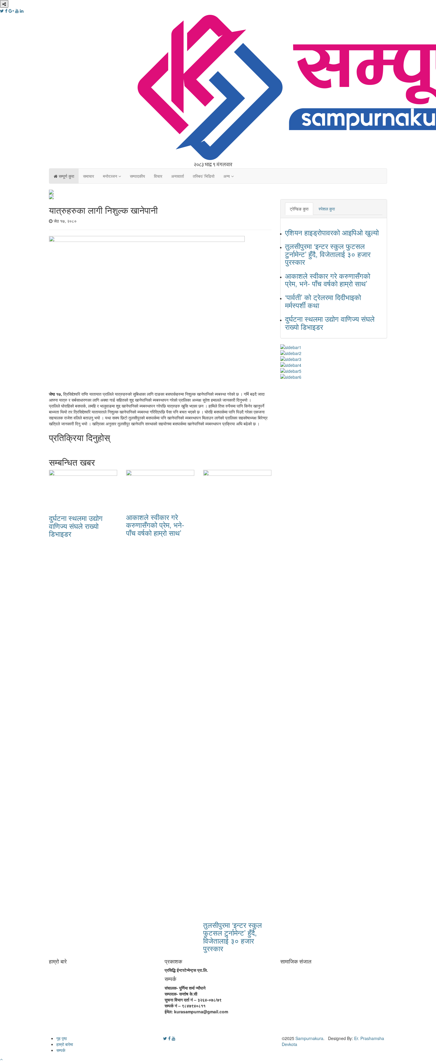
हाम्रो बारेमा (64, 1044)
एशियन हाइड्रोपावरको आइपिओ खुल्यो (332, 232)
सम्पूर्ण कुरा (66, 176)
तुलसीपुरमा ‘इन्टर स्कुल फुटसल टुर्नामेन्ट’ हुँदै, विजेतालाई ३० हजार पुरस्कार (232, 936)
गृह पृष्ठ (61, 1038)
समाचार (88, 176)
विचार (158, 176)
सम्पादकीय (137, 176)
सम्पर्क (60, 1050)
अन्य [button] (227, 176)
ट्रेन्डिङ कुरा (299, 209)
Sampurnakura (309, 1038)
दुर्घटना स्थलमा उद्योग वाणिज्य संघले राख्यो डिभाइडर (76, 526)
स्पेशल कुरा (327, 209)
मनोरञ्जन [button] (110, 176)
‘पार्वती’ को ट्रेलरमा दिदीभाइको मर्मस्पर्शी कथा (323, 301)
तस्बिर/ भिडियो (203, 176)
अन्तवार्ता (177, 176)
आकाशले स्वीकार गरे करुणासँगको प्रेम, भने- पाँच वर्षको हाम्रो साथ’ (155, 525)
